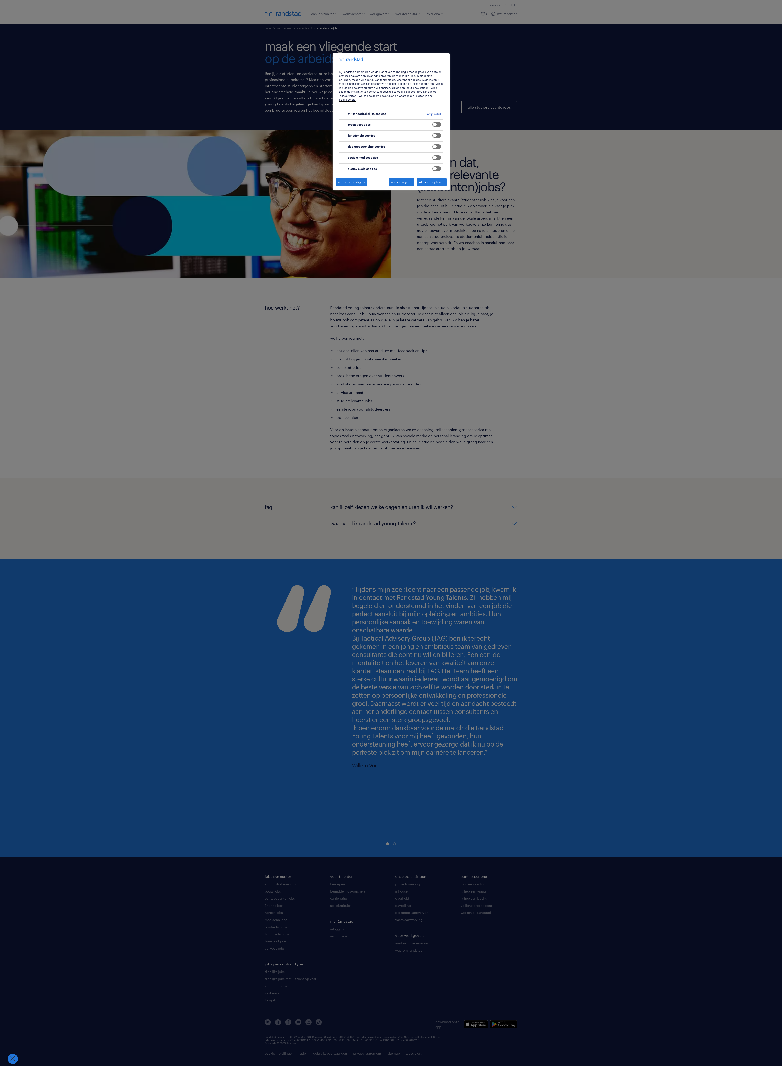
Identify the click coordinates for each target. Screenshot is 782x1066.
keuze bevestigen (351, 182)
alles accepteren (431, 182)
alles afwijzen (401, 182)
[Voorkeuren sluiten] (13, 1059)
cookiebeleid (347, 99)
